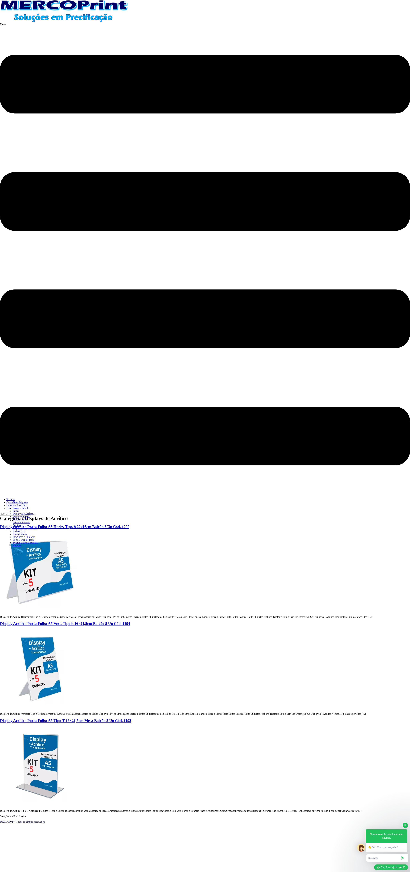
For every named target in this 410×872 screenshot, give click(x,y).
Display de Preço (21, 516)
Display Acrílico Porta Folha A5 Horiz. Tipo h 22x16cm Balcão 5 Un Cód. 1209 (64, 527)
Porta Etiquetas (20, 502)
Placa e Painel (20, 519)
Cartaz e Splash (21, 508)
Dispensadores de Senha (25, 528)
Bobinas (17, 525)
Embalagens (19, 531)
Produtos (10, 499)
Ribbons (17, 545)
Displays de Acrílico (23, 513)
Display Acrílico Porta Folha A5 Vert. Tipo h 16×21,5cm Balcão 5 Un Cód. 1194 (65, 623)
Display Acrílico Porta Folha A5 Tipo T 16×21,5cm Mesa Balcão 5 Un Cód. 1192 (65, 721)
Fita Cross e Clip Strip (24, 537)
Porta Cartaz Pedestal (23, 539)
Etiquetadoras (20, 534)
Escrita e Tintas (20, 505)
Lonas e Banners (21, 522)
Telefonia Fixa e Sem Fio (25, 542)
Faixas (16, 511)
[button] (205, 259)
